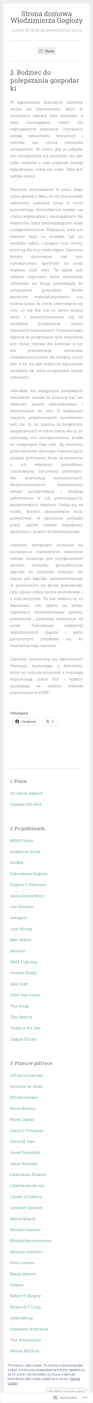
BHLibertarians (24, 1097)
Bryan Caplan (22, 1119)
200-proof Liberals (26, 1075)
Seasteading (21, 1317)
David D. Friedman (27, 1130)
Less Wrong (21, 928)
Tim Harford (21, 1016)
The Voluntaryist (25, 1339)
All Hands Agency (26, 793)
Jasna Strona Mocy (27, 895)
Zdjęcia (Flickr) (23, 1039)
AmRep (17, 862)
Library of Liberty (26, 1196)
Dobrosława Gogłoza (28, 873)
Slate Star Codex (25, 994)
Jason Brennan (23, 1163)
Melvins (17, 950)
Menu (49, 50)
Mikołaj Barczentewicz (30, 1240)
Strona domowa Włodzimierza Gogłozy (46, 17)
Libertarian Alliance (28, 1174)
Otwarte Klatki (23, 972)
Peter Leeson (22, 1262)
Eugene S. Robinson (28, 884)
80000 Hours (21, 840)
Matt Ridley (20, 939)
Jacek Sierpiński (25, 1152)
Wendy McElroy (24, 1350)
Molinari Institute (26, 1251)
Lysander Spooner (26, 1207)
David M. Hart (22, 1141)
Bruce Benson (22, 1108)
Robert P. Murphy (25, 1295)
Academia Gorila (25, 851)
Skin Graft (19, 983)
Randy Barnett (23, 1273)
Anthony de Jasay (26, 1086)
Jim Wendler (22, 906)
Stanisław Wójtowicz (29, 1328)
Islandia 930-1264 (25, 804)
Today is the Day (25, 1027)
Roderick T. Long (25, 1306)
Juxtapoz (18, 917)
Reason (17, 1284)
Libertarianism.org (27, 1185)
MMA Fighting (23, 961)
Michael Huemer (25, 1229)
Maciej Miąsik (22, 1218)
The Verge (19, 1005)
